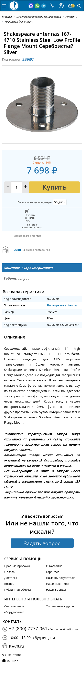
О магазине (54, 566)
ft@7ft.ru (16, 646)
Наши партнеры (57, 584)
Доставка (10, 578)
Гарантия (52, 572)
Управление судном (60, 606)
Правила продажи (17, 566)
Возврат (10, 584)
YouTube (12, 660)
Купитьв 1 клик (30, 216)
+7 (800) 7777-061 (28, 628)
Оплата (9, 572)
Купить (54, 187)
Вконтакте (14, 654)
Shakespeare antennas (62, 305)
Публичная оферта (17, 589)
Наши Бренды (56, 589)
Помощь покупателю (60, 578)
